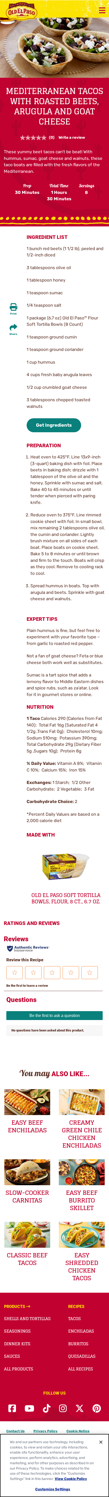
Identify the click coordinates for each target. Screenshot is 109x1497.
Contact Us (15, 1431)
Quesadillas (82, 1356)
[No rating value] (34, 137)
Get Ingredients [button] (54, 425)
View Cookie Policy (71, 1479)
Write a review (72, 137)
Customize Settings (52, 1489)
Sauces (12, 1356)
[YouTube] (29, 1408)
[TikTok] (46, 1408)
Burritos (78, 1343)
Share (13, 334)
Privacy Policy (45, 1431)
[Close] (100, 1442)
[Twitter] (79, 1408)
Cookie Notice (77, 1431)
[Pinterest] (96, 1408)
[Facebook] (12, 1408)
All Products (18, 1368)
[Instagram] (63, 1408)
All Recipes (80, 1368)
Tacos (74, 1318)
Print (13, 313)
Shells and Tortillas (27, 1318)
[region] (54, 1465)
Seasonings (17, 1331)
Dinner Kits (17, 1343)
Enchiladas (81, 1331)
